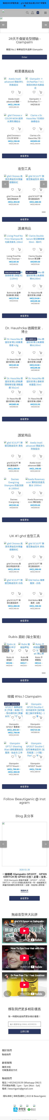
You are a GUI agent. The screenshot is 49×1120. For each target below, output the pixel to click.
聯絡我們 (6, 1054)
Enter (24, 57)
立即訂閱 (24, 1031)
